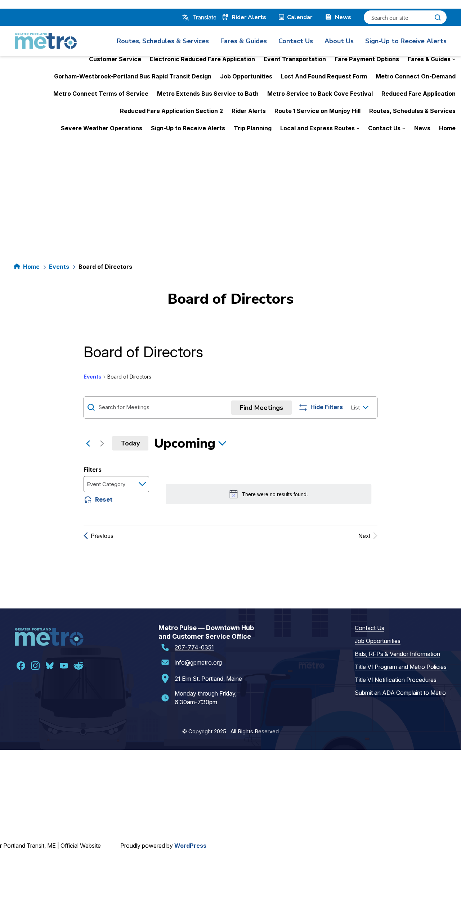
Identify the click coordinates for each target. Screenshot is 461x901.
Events (59, 266)
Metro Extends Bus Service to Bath (208, 93)
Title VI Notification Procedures (396, 679)
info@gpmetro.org (198, 662)
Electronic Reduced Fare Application (202, 59)
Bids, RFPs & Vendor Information (397, 653)
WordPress (190, 845)
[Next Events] (102, 443)
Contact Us (384, 128)
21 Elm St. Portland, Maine (208, 678)
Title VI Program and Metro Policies (401, 666)
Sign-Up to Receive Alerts (188, 128)
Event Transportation (295, 59)
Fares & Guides (429, 59)
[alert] (268, 494)
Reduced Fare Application (418, 93)
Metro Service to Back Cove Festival (320, 93)
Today (130, 443)
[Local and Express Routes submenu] (358, 128)
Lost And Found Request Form (324, 76)
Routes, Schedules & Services (412, 110)
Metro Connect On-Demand (416, 76)
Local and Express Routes (317, 128)
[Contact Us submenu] (404, 128)
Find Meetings (261, 407)
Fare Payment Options (367, 59)
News (422, 128)
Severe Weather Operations (101, 128)
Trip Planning (253, 128)
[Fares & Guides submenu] (454, 59)
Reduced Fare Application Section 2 (171, 110)
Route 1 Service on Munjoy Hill (317, 110)
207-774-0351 (194, 647)
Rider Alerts (249, 110)
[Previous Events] (88, 443)
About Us (339, 41)
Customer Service (115, 59)
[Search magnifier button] (437, 17)
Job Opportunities (246, 76)
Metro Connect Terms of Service (100, 93)
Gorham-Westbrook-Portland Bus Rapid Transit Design (132, 76)
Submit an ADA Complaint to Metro (400, 692)
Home (447, 128)
